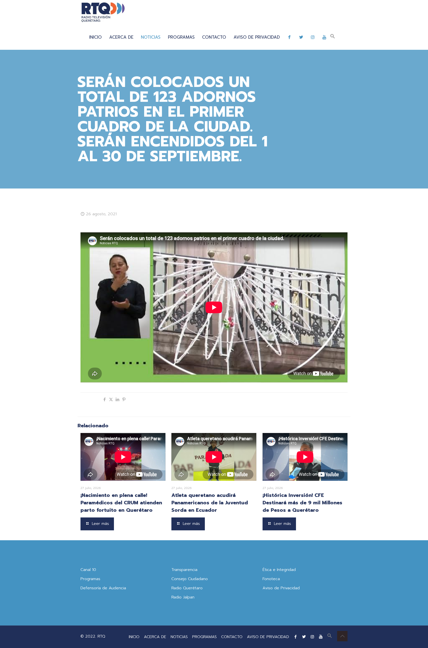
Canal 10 (88, 570)
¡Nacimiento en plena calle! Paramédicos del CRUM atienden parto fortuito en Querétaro (121, 502)
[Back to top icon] (342, 636)
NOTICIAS (179, 637)
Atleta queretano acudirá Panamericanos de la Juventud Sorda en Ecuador (209, 502)
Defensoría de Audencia (103, 588)
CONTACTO (231, 637)
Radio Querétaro (187, 588)
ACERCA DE (155, 637)
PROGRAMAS (204, 637)
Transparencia (184, 570)
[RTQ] (102, 12)
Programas (90, 579)
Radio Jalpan (182, 597)
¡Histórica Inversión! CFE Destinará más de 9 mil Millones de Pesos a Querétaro (302, 502)
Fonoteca (271, 579)
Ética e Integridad (279, 570)
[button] (332, 37)
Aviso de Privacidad (281, 588)
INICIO (134, 637)
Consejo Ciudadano (189, 579)
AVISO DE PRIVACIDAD (268, 637)
